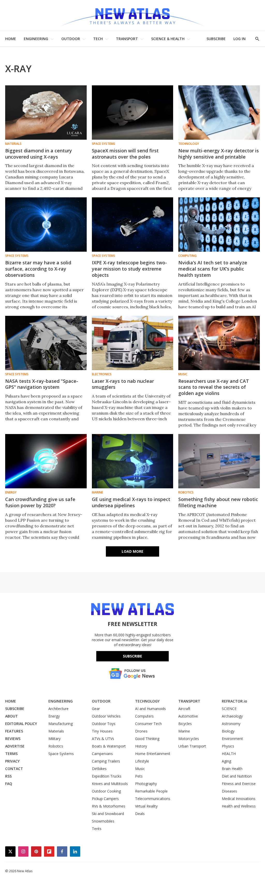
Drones (141, 731)
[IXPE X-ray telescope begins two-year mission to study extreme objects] (132, 224)
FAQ (8, 783)
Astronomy (231, 723)
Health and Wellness (239, 806)
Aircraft (184, 708)
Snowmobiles (103, 821)
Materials (13, 143)
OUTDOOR (70, 38)
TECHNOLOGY (147, 701)
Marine (97, 492)
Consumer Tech (148, 723)
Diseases (229, 791)
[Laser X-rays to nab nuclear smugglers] (132, 343)
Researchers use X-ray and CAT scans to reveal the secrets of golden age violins (213, 387)
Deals (140, 813)
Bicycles (185, 723)
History (141, 746)
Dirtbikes (99, 768)
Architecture (58, 708)
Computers (144, 716)
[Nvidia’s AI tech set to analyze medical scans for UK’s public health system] (219, 224)
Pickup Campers (105, 798)
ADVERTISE (15, 746)
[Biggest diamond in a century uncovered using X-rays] (46, 112)
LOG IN (239, 38)
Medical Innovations (238, 798)
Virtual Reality (146, 806)
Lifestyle (142, 761)
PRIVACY (12, 761)
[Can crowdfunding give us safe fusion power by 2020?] (46, 461)
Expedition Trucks (106, 776)
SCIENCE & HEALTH (168, 38)
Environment (232, 738)
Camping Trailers (106, 761)
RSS (8, 776)
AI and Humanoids (150, 708)
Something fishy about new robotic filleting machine (218, 502)
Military (54, 738)
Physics (228, 746)
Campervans (102, 753)
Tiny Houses (102, 731)
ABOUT (11, 716)
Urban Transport (192, 746)
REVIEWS (12, 738)
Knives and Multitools (110, 783)
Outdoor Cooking (106, 791)
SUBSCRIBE (216, 38)
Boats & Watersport (109, 746)
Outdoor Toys (103, 723)
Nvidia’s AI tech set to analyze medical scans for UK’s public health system (212, 268)
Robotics (186, 492)
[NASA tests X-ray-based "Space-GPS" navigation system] (46, 343)
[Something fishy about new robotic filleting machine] (219, 461)
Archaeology (232, 716)
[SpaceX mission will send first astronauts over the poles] (132, 112)
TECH (98, 38)
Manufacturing (60, 723)
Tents (96, 828)
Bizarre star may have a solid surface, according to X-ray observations (38, 268)
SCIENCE (229, 708)
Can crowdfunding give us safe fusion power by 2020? (40, 502)
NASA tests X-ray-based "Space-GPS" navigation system (41, 384)
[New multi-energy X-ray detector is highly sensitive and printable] (219, 112)
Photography (146, 783)
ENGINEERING (36, 38)
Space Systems (103, 143)
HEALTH (229, 753)
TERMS (11, 753)
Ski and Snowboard (108, 813)
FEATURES (14, 731)
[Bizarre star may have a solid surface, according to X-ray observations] (46, 224)
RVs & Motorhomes (108, 806)
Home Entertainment (152, 753)
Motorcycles (188, 738)
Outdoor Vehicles (106, 716)
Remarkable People (151, 791)
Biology (228, 731)
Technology (188, 143)
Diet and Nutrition (237, 776)
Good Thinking (147, 738)
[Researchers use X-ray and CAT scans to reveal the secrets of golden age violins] (219, 343)
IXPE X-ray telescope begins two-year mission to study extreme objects (129, 268)
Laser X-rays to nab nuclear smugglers (123, 384)
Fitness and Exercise (239, 783)
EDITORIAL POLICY (21, 723)
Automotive (188, 716)
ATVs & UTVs (103, 738)
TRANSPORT (127, 38)
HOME (10, 38)
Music (182, 374)
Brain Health (232, 768)
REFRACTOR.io (234, 701)
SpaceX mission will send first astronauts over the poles (125, 153)
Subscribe (132, 656)
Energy (11, 492)
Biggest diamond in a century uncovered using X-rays (38, 153)
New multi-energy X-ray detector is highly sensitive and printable (218, 153)
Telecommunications (152, 798)
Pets (139, 776)
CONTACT (14, 768)
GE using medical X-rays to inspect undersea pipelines (131, 502)
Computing (187, 255)
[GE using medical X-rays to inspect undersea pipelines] (132, 461)
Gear (96, 708)
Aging (226, 761)
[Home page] (132, 15)
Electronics (102, 374)
